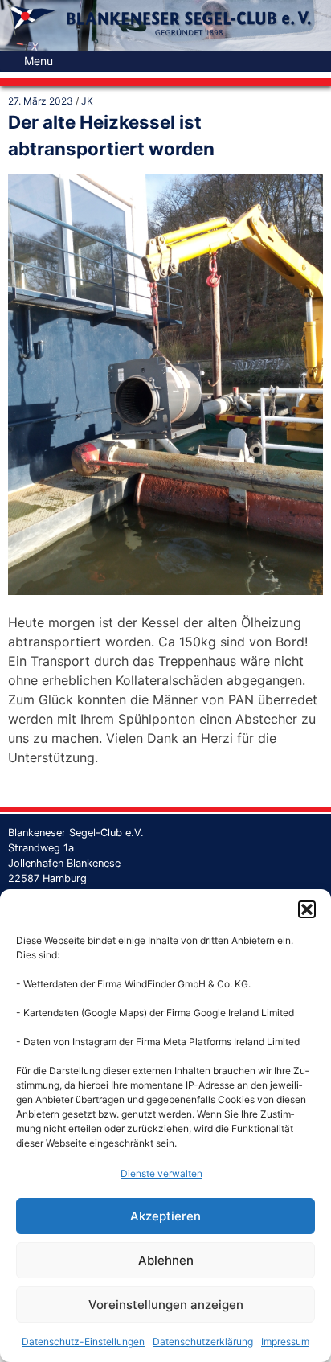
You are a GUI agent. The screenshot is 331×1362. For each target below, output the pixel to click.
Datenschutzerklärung (203, 1341)
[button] (307, 909)
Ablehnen (166, 1260)
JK (87, 101)
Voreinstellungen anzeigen (165, 1304)
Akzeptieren (165, 1216)
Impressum (285, 1341)
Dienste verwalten (161, 1173)
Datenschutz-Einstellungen (83, 1341)
